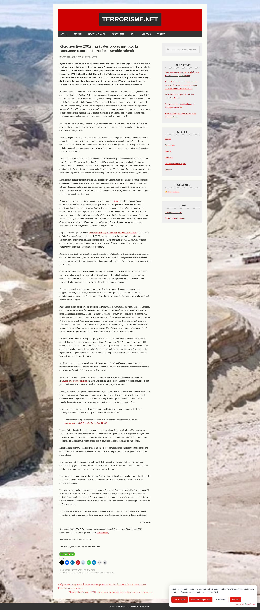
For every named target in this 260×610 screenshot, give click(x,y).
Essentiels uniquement (200, 599)
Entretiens (169, 157)
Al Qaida (74, 573)
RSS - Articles (173, 192)
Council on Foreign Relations (74, 381)
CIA (116, 201)
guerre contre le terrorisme (100, 573)
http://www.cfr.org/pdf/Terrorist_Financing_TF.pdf (85, 423)
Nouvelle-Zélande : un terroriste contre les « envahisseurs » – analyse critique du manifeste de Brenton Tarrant (181, 85)
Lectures (168, 170)
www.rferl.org (103, 532)
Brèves (168, 139)
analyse (83, 573)
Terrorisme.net (130, 19)
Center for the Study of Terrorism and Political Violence (112, 233)
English (168, 151)
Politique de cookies (173, 212)
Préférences (221, 599)
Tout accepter (180, 599)
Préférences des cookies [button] (175, 218)
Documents (170, 145)
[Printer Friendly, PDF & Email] (67, 554)
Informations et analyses (83, 570)
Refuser (235, 599)
